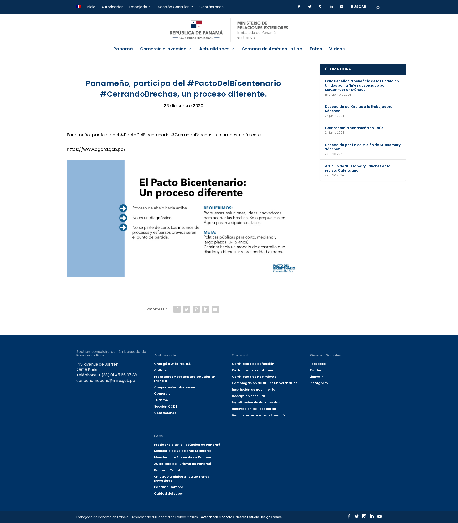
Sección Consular (173, 6)
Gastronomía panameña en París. (354, 128)
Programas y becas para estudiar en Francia (184, 378)
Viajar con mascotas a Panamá (258, 415)
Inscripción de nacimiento (253, 389)
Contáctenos (211, 6)
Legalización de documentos (256, 402)
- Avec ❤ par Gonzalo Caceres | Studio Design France (240, 517)
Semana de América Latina (272, 49)
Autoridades (112, 6)
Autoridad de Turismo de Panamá (182, 463)
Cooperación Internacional (177, 387)
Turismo (161, 400)
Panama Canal (167, 470)
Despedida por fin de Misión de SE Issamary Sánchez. (363, 147)
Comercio (162, 393)
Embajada (138, 6)
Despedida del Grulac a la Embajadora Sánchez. (359, 108)
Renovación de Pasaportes (254, 409)
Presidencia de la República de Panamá (187, 444)
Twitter (316, 370)
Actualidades (214, 49)
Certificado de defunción (253, 363)
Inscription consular (248, 396)
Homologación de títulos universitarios (264, 383)
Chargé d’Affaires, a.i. (172, 363)
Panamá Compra (168, 487)
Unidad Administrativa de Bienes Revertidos (181, 478)
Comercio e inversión (163, 49)
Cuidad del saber (168, 493)
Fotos (316, 49)
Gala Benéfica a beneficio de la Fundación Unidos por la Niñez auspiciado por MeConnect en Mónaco (362, 85)
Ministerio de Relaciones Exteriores (182, 451)
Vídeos (337, 49)
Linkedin (316, 376)
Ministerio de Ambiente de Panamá (183, 457)
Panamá (123, 49)
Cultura (160, 370)
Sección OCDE (165, 406)
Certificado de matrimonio (254, 370)
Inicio (91, 6)
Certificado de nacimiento (254, 376)
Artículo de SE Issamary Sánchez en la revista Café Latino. (357, 168)
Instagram (319, 383)
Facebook (318, 363)
